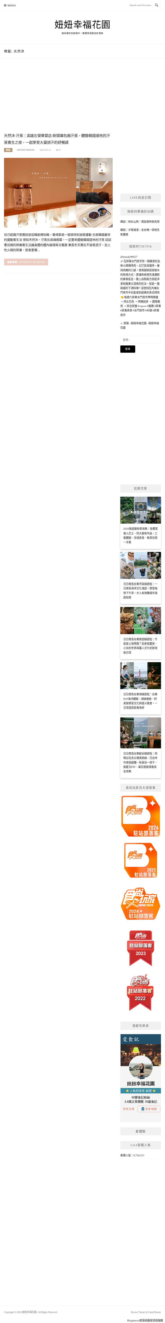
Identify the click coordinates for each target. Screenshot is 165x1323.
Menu (12, 5)
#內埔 (148, 310)
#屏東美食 (126, 310)
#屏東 (157, 306)
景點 (8, 150)
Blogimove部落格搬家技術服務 (145, 1320)
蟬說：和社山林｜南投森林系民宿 (140, 221)
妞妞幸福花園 (83, 25)
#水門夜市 (139, 310)
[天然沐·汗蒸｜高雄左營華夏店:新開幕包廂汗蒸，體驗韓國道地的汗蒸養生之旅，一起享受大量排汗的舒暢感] (58, 192)
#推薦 (150, 306)
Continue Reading (31, 262)
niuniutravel (26, 150)
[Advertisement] (58, 100)
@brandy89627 (128, 256)
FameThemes (154, 1312)
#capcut (142, 306)
